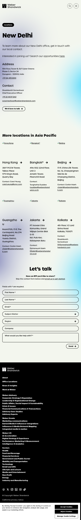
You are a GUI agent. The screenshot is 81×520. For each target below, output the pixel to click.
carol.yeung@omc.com (12, 184)
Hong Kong (10, 162)
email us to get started (55, 279)
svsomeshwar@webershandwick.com (18, 101)
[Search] (69, 5)
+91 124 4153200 (9, 78)
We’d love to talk (12, 108)
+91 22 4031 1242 (9, 97)
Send (71, 346)
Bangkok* (36, 162)
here (62, 56)
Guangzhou (9, 222)
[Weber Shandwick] (11, 371)
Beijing (62, 162)
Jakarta (35, 220)
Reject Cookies (66, 511)
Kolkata (62, 220)
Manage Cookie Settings (66, 516)
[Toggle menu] (76, 5)
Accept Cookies (66, 507)
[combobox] (40, 314)
